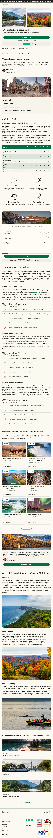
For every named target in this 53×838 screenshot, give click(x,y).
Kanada (15, 53)
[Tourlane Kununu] (50, 812)
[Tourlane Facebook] (42, 812)
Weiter (26, 256)
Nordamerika (10, 53)
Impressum (4, 824)
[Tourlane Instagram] (44, 812)
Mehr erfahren (27, 528)
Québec (30, 271)
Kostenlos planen (26, 37)
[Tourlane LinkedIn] (47, 812)
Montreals (34, 292)
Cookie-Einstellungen (5, 834)
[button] (5, 5)
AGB (3, 828)
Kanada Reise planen (26, 564)
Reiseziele (4, 53)
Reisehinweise (5, 830)
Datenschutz (5, 826)
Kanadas (14, 435)
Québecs (40, 292)
